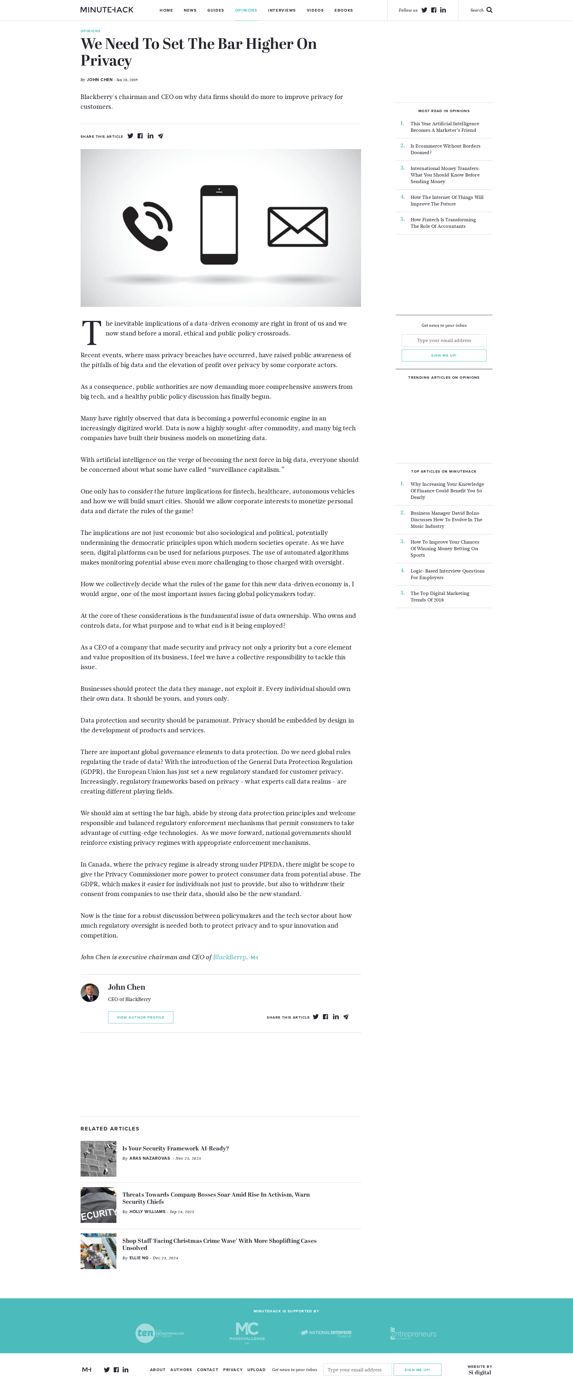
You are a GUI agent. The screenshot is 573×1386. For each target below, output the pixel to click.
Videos (315, 10)
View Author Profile (140, 1017)
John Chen (126, 987)
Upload (256, 1370)
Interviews (282, 10)
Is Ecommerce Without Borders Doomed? (445, 149)
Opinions (246, 10)
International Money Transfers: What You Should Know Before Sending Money (445, 175)
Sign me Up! (417, 1370)
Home (166, 10)
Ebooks (344, 10)
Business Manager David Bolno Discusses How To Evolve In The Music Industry (446, 520)
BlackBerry (229, 957)
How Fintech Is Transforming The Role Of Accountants (443, 223)
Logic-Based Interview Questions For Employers (448, 574)
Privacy (233, 1370)
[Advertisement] (221, 1074)
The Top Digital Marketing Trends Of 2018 (440, 596)
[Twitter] (130, 136)
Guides (215, 10)
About (158, 1370)
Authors (181, 1370)
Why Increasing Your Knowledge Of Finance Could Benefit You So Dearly (447, 491)
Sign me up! (444, 355)
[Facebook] (141, 136)
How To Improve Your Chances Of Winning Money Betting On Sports (445, 549)
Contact (207, 1370)
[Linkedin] (151, 136)
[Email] (161, 136)
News (190, 10)
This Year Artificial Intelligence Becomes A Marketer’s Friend (445, 127)
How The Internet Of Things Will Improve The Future (447, 200)
